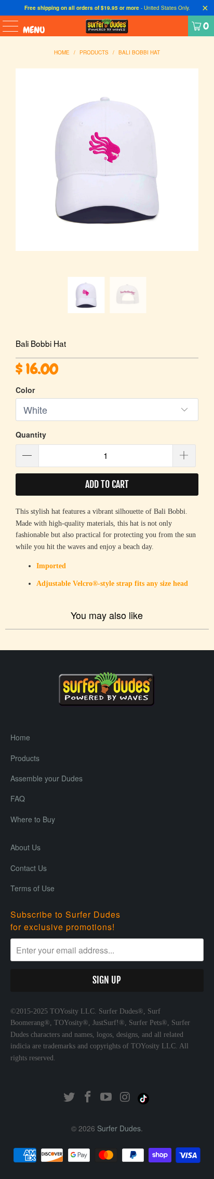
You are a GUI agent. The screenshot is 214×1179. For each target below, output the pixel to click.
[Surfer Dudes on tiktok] (144, 1096)
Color (25, 390)
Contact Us (28, 868)
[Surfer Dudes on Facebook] (88, 1096)
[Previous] (23, 172)
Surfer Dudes (119, 1128)
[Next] (190, 172)
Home (20, 737)
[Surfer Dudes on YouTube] (106, 1096)
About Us (25, 847)
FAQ (17, 798)
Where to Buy (32, 819)
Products (24, 758)
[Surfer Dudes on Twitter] (69, 1096)
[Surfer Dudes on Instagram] (125, 1096)
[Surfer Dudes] (107, 26)
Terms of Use (32, 888)
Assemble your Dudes (46, 778)
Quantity (31, 434)
